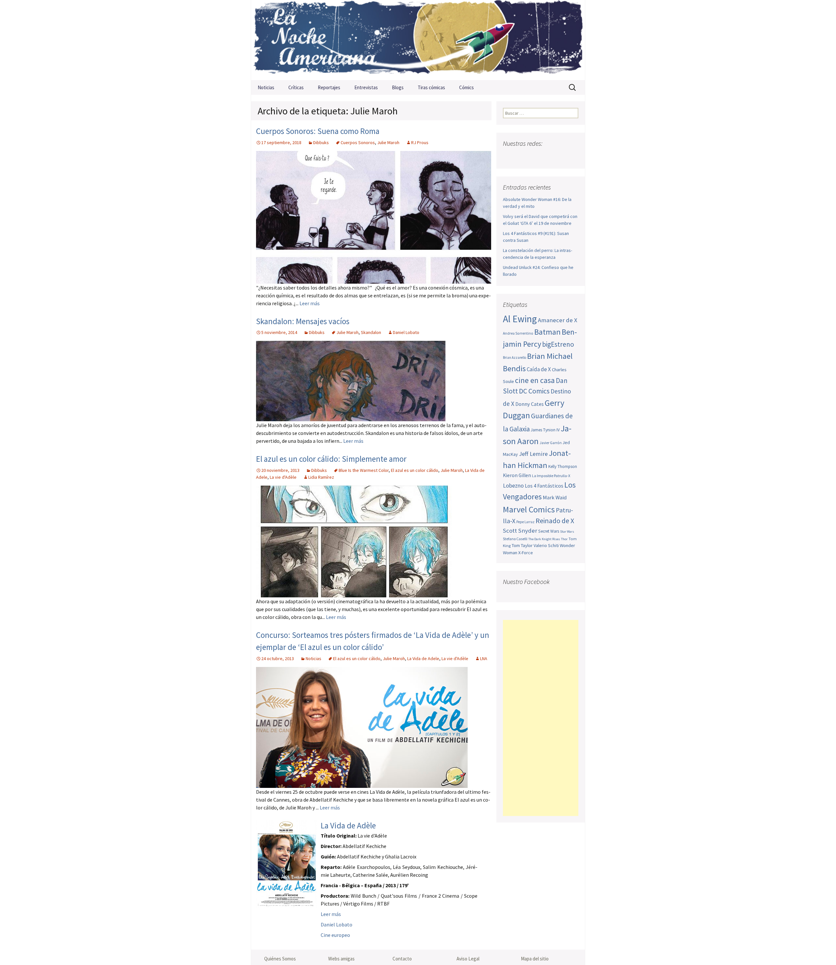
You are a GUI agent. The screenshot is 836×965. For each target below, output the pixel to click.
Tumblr (559, 156)
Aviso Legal (468, 959)
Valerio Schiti (546, 545)
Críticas (296, 87)
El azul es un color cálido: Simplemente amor (331, 459)
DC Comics (534, 391)
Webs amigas (341, 959)
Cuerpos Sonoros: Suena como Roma (317, 131)
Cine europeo (335, 935)
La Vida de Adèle (348, 825)
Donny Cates (529, 404)
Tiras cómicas (431, 87)
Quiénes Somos (280, 959)
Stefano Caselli (515, 538)
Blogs (398, 87)
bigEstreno (558, 344)
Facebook (508, 156)
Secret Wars (548, 531)
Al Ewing (520, 319)
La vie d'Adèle (283, 477)
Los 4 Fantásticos (544, 485)
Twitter (521, 156)
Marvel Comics (529, 509)
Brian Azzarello (514, 357)
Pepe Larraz (525, 522)
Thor (564, 539)
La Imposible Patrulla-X (551, 475)
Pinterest (547, 156)
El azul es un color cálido (414, 470)
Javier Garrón (550, 443)
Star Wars (567, 531)
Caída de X (539, 369)
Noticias (266, 87)
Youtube (534, 156)
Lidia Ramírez (321, 477)
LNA (483, 658)
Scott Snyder (520, 530)
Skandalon (371, 332)
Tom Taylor (522, 545)
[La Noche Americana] (418, 40)
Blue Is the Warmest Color (364, 470)
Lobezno (513, 485)
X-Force (525, 553)
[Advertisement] (540, 718)
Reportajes (329, 87)
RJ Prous (419, 142)
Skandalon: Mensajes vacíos (302, 321)
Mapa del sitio (535, 959)
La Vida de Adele (423, 658)
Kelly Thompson (562, 466)
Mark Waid (555, 497)
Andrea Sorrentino (518, 333)
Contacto (402, 959)
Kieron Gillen (517, 475)
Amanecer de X (557, 320)
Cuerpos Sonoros (358, 142)
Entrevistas (366, 87)
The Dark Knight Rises (544, 539)
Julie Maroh (388, 142)
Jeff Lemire (533, 454)
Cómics (466, 87)
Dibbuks (321, 142)
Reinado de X (555, 520)
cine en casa (535, 380)
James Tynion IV (545, 430)
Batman (547, 332)
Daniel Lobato (406, 332)
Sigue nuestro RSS (572, 156)
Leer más (309, 303)
